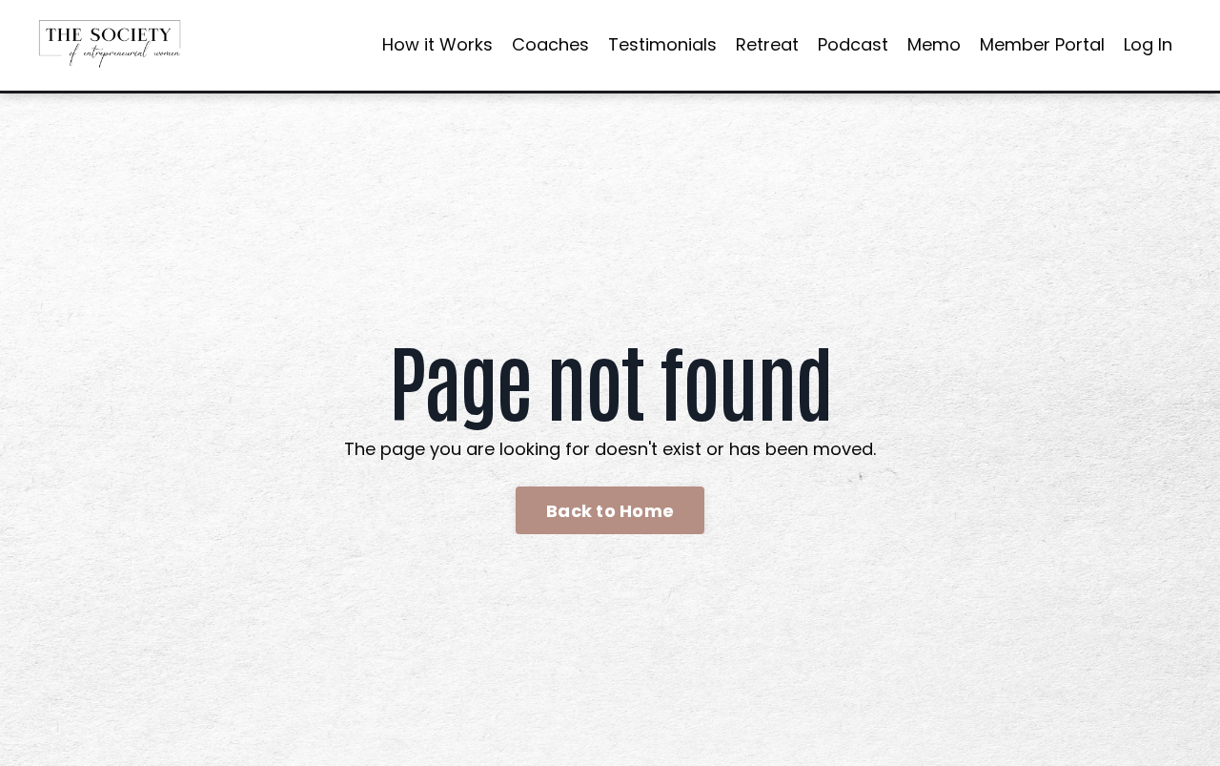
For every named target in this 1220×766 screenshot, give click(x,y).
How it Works (437, 44)
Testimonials (662, 44)
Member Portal (1042, 44)
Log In (1148, 44)
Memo (934, 44)
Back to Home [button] (610, 511)
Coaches (550, 44)
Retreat (767, 44)
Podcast (853, 44)
